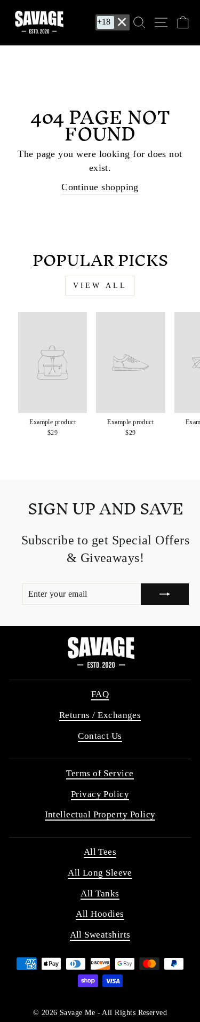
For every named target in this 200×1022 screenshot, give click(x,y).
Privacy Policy (100, 794)
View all (100, 286)
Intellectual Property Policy (100, 814)
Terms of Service (99, 773)
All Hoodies (100, 914)
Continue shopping (100, 187)
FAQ (100, 694)
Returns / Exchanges (100, 715)
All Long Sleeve (100, 873)
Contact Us (100, 736)
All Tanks (100, 893)
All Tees (100, 852)
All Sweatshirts (100, 935)
